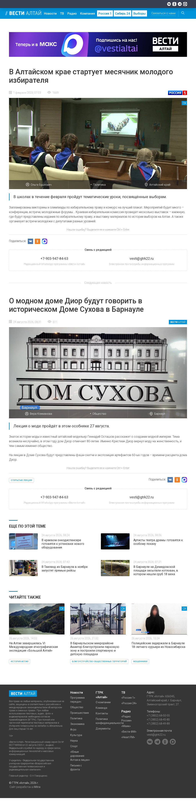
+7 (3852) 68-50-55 (158, 715)
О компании (103, 702)
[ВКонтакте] (169, 4)
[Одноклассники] (174, 4)
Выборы (139, 13)
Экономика (77, 723)
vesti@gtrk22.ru (156, 734)
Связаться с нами (163, 13)
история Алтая (19, 661)
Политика (99, 184)
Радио (72, 13)
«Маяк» (126, 726)
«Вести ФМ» (128, 731)
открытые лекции (21, 480)
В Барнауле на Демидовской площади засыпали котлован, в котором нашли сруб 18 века (155, 570)
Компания (87, 13)
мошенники (140, 661)
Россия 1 (105, 13)
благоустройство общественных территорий (99, 661)
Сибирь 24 (122, 13)
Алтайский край (159, 184)
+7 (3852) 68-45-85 (158, 719)
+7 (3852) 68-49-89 (158, 723)
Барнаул (159, 413)
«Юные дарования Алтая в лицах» (80, 755)
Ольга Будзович (41, 184)
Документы (103, 728)
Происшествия (79, 712)
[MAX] (185, 4)
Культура (76, 735)
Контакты (102, 713)
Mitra (37, 786)
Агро (73, 729)
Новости (50, 13)
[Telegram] (180, 4)
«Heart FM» (128, 737)
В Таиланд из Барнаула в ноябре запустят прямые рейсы (65, 568)
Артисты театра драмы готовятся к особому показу (158, 542)
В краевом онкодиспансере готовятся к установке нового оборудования (63, 543)
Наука (74, 740)
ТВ (62, 13)
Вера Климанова (41, 413)
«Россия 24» (129, 703)
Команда (101, 707)
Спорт (74, 746)
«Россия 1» (128, 697)
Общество (99, 413)
